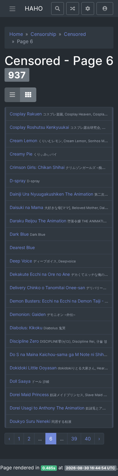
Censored (75, 34)
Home (16, 34)
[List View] (12, 94)
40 (88, 439)
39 (74, 439)
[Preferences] (87, 8)
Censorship (43, 34)
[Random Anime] (72, 8)
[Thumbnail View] (28, 94)
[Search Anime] (57, 8)
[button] (105, 8)
